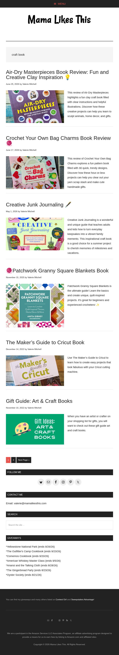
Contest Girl (61, 599)
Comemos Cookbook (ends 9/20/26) (28, 556)
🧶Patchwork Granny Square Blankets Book (57, 271)
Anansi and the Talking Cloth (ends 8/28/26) (32, 565)
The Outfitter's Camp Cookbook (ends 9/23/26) (34, 551)
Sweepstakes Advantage (82, 599)
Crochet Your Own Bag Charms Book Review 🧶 (58, 140)
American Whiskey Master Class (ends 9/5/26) (34, 560)
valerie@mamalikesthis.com (30, 503)
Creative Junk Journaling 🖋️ (38, 205)
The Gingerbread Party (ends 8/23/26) (29, 570)
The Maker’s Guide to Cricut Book (45, 342)
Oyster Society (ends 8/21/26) (24, 574)
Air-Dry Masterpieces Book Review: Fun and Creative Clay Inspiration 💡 (57, 74)
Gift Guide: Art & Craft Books (39, 401)
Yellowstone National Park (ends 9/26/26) (31, 546)
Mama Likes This (59, 19)
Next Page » (23, 461)
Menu (62, 3)
